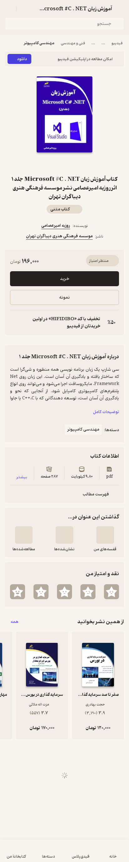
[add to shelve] (105, 535)
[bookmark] (79, 163)
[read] (24, 535)
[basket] (24, 8)
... (103, 43)
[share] (49, 163)
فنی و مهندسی (73, 43)
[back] (120, 8)
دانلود (22, 59)
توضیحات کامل (106, 412)
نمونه (64, 297)
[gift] (64, 163)
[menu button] (8, 8)
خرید (64, 278)
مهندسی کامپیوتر (39, 43)
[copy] (15, 323)
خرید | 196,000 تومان (65, 854)
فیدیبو (117, 43)
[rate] (111, 591)
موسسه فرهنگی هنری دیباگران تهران (59, 236)
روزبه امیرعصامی (55, 225)
